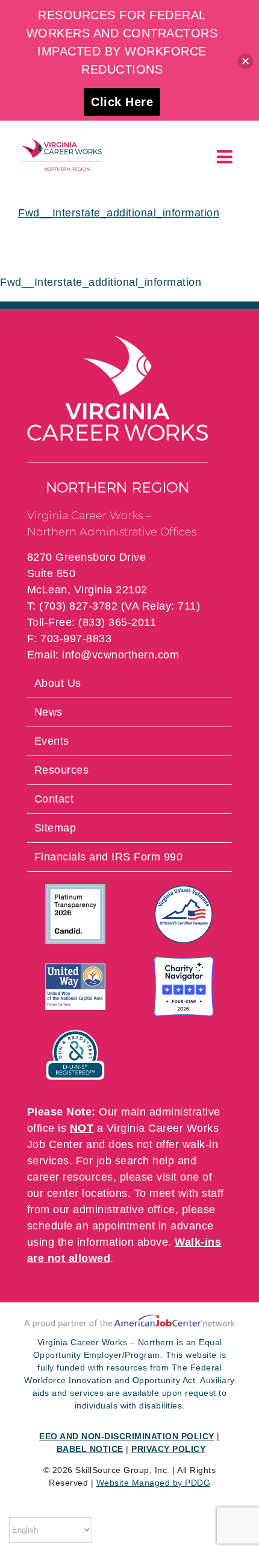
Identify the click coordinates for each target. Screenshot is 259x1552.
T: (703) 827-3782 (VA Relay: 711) (114, 606)
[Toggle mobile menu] (226, 157)
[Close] (245, 61)
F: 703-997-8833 (69, 638)
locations (105, 1193)
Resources (61, 770)
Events (51, 741)
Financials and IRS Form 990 (108, 857)
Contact (54, 799)
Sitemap (55, 828)
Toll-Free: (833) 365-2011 (92, 622)
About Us (57, 683)
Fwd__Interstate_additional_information (118, 213)
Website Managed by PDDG (153, 1482)
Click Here (122, 102)
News (48, 712)
